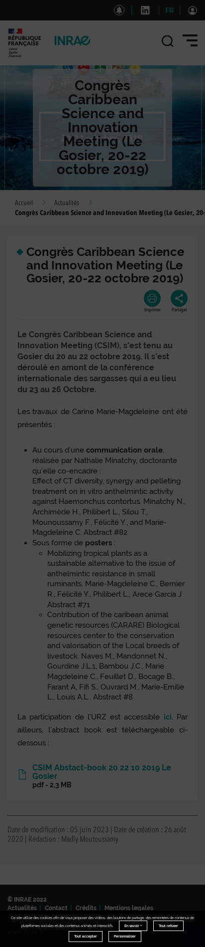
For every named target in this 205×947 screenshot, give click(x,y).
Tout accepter (85, 936)
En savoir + (133, 926)
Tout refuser (168, 926)
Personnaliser (125, 936)
